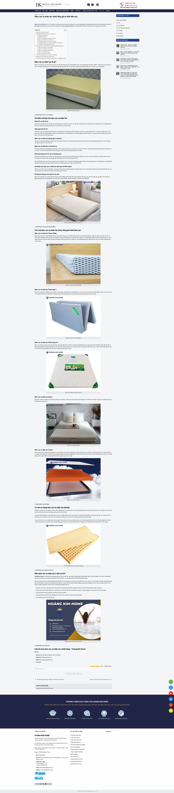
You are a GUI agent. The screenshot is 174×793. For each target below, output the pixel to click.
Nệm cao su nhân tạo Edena (44, 51)
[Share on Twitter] (68, 674)
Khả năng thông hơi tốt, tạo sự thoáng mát (47, 41)
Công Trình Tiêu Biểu (121, 20)
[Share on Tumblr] (81, 674)
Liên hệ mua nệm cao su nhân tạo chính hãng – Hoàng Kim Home (51, 58)
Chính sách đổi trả (75, 737)
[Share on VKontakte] (76, 674)
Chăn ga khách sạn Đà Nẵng (77, 749)
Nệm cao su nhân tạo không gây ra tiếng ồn (47, 38)
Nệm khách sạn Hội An (76, 763)
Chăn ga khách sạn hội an (77, 759)
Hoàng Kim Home (68, 26)
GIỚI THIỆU (45, 10)
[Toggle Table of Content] (64, 30)
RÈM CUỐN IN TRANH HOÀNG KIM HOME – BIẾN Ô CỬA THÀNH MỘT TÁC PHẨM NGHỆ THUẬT (129, 67)
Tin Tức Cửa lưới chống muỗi (123, 28)
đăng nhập (43, 688)
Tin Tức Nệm (41, 14)
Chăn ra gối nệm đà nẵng (77, 752)
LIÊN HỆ (108, 10)
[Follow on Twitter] (41, 784)
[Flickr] (48, 784)
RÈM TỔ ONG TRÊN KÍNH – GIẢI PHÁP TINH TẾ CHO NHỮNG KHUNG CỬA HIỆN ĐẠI (129, 53)
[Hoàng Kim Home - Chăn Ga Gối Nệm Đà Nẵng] (48, 4)
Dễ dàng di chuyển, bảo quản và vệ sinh (46, 44)
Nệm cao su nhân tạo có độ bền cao (46, 39)
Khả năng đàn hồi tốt (43, 36)
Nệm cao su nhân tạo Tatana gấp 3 (46, 48)
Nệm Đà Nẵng (74, 754)
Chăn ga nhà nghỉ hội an (76, 761)
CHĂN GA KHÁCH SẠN (88, 10)
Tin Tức (36, 14)
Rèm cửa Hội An (75, 756)
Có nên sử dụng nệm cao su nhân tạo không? (46, 55)
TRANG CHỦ (38, 10)
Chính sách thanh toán (76, 740)
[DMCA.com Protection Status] (39, 778)
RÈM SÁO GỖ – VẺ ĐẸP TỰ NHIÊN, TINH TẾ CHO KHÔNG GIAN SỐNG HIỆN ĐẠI (128, 46)
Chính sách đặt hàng (76, 742)
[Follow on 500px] (50, 784)
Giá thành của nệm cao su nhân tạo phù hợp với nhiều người (50, 42)
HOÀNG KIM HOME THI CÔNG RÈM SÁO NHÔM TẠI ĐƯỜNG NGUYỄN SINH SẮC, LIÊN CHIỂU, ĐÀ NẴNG (129, 60)
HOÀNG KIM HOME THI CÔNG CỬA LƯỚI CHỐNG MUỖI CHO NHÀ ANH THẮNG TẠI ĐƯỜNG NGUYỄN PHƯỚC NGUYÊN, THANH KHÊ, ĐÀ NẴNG (129, 74)
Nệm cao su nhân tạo (40, 24)
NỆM (72, 10)
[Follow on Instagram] (38, 784)
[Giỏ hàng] (97, 5)
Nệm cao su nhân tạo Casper (44, 53)
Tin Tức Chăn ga (120, 25)
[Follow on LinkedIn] (46, 784)
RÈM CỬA (51, 10)
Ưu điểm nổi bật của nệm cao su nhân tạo (46, 33)
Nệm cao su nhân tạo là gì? (42, 32)
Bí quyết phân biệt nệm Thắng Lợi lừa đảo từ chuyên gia (50, 679)
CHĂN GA (77, 10)
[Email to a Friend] (71, 674)
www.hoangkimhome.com (47, 770)
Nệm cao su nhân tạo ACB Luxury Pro (46, 50)
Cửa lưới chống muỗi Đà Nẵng (78, 744)
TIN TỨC (101, 10)
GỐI (96, 10)
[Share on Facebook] (66, 674)
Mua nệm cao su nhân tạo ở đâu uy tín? (45, 56)
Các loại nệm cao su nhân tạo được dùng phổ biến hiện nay (49, 45)
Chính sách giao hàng (76, 735)
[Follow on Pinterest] (43, 784)
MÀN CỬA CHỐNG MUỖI (62, 10)
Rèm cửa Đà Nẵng (75, 747)
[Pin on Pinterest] (73, 674)
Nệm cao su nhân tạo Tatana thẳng (46, 47)
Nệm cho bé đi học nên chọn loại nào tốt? (100, 679)
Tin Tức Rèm (119, 33)
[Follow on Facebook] (36, 784)
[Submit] (88, 5)
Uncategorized (119, 36)
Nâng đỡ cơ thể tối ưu (43, 35)
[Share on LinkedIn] (78, 674)
